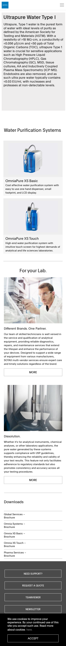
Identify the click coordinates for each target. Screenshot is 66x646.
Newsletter (33, 609)
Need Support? (33, 573)
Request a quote (33, 585)
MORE (33, 372)
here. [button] (29, 629)
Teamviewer (33, 597)
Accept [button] (33, 638)
